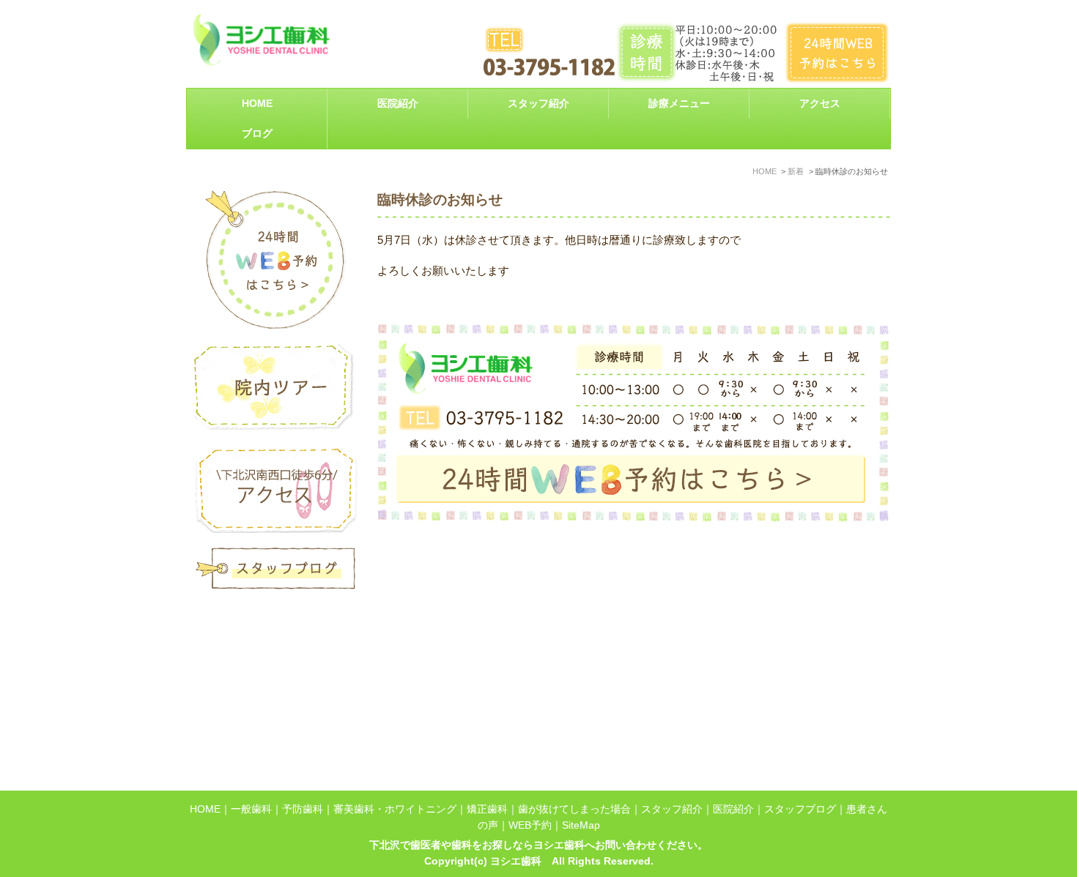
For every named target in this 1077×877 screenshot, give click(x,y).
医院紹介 (733, 809)
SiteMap (581, 825)
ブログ (257, 133)
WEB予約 (530, 825)
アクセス (819, 103)
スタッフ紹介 (538, 103)
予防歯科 (302, 809)
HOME (257, 103)
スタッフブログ (800, 809)
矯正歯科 (487, 809)
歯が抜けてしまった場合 (574, 809)
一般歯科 (251, 809)
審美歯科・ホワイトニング (394, 809)
